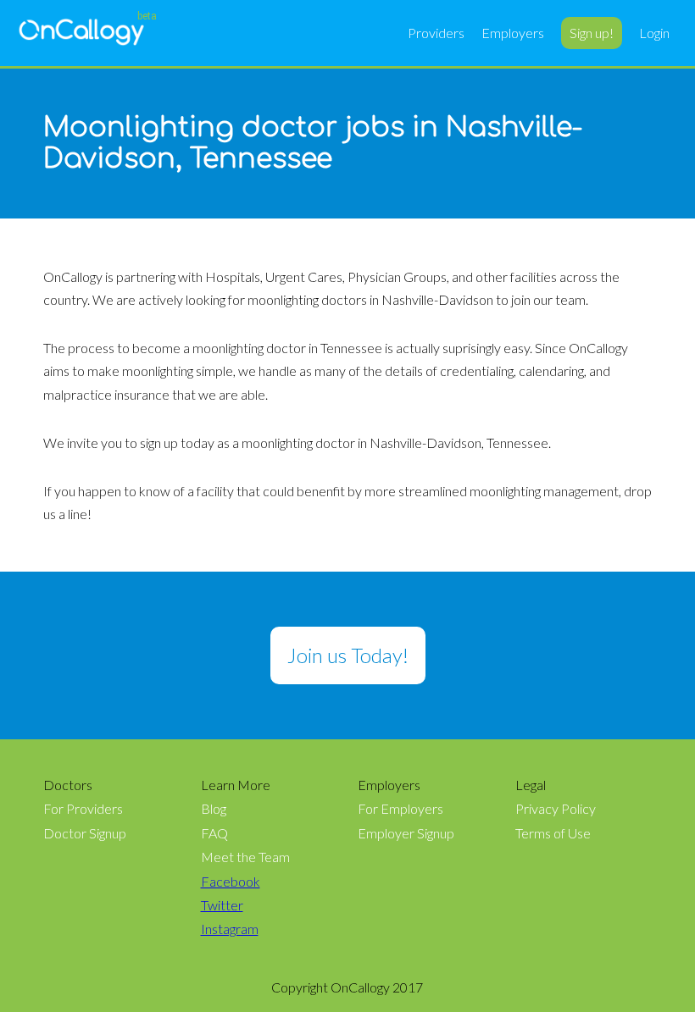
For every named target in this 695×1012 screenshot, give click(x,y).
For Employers (400, 808)
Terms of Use (553, 833)
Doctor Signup (84, 833)
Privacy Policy (555, 808)
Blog (213, 808)
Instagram (230, 929)
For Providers (83, 808)
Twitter (222, 905)
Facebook (230, 881)
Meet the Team (245, 857)
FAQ (214, 833)
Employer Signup (406, 833)
